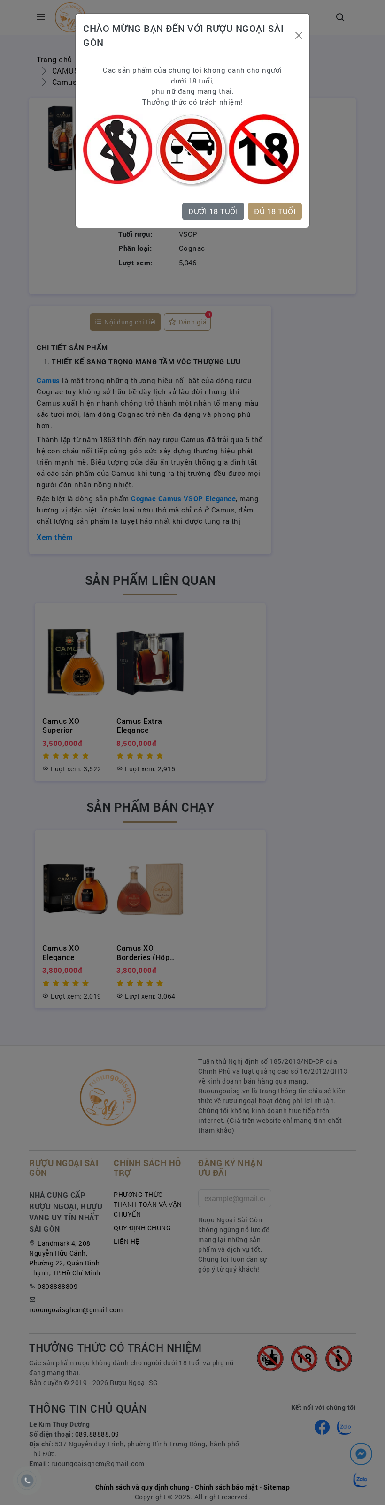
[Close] (299, 35)
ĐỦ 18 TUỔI (275, 211)
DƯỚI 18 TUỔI (213, 211)
